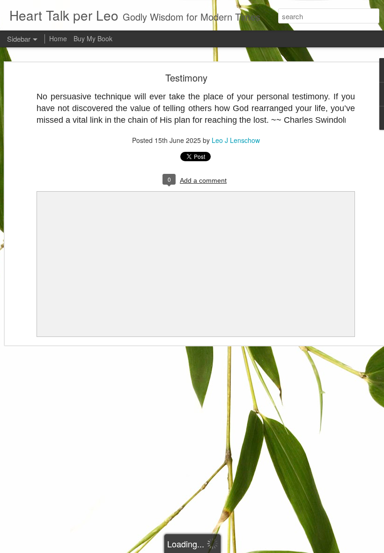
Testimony (186, 77)
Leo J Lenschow (236, 140)
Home (58, 38)
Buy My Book (93, 38)
